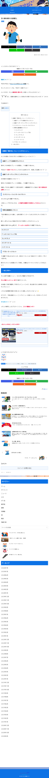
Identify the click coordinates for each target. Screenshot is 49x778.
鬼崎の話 (3, 363)
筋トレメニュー (25, 363)
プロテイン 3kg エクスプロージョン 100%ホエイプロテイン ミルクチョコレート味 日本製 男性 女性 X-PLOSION (31, 329)
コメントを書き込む (24, 468)
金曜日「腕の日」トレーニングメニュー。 (24, 118)
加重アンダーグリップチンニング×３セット (25, 123)
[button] (32, 50)
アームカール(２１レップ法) (23, 132)
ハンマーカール (19, 139)
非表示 (6, 108)
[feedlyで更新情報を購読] (36, 71)
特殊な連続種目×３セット (21, 128)
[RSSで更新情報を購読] (24, 74)
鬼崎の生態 (34, 363)
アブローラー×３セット (20, 142)
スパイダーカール (20, 137)
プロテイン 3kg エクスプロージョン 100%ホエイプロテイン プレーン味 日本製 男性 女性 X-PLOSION (31, 312)
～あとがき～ (16, 144)
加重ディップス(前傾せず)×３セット (24, 120)
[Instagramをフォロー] (12, 71)
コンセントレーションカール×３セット (24, 125)
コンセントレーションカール (12, 363)
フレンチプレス (19, 135)
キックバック (19, 130)
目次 (22, 115)
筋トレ (20, 363)
